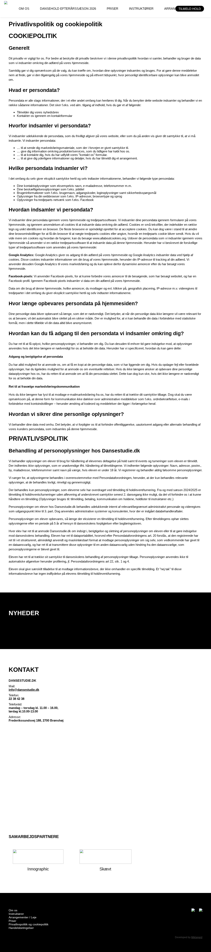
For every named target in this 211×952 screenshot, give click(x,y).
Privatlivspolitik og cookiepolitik (28, 924)
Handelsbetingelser (21, 927)
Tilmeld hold (189, 9)
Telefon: (14, 695)
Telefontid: (15, 704)
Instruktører (16, 913)
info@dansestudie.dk (24, 689)
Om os (13, 910)
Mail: (12, 686)
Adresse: (15, 717)
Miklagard (196, 937)
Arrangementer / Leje (22, 917)
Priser (12, 920)
